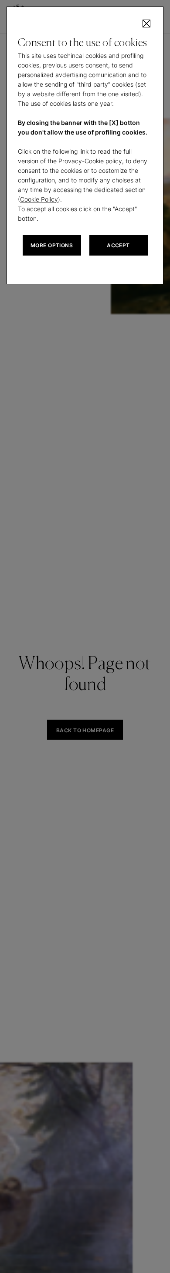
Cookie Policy (39, 199)
